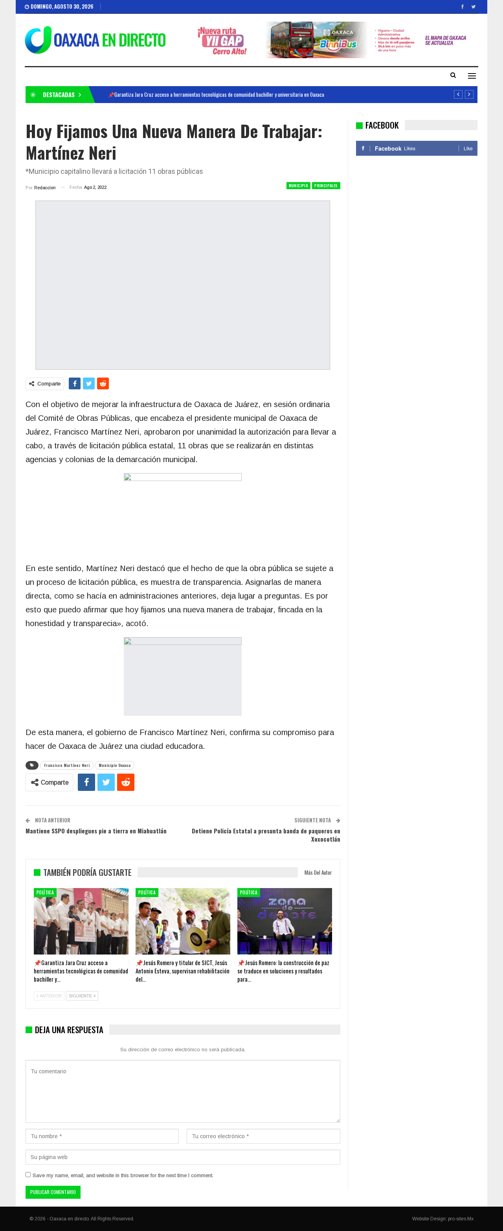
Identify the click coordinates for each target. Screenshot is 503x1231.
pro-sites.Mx (461, 1219)
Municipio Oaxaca (114, 765)
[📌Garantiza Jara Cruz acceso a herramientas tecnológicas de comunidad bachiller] (81, 921)
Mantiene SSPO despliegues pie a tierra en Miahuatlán (96, 830)
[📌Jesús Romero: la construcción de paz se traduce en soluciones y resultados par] (284, 921)
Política (45, 892)
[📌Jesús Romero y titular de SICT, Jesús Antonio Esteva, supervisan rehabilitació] (183, 921)
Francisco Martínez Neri (67, 765)
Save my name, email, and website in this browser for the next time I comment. (123, 1175)
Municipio (298, 185)
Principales (326, 185)
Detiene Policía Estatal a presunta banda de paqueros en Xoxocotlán (266, 834)
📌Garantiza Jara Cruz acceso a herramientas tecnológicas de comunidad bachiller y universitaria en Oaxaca (216, 94)
